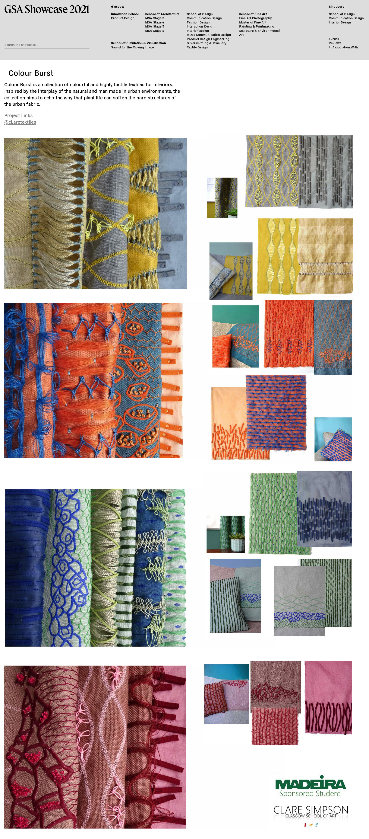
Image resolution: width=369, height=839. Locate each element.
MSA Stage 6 (154, 30)
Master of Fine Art (252, 22)
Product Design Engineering (208, 39)
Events (334, 39)
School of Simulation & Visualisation (138, 43)
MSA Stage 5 (154, 26)
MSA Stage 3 (154, 18)
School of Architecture (162, 14)
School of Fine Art (253, 14)
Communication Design (204, 18)
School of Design (200, 14)
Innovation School (125, 14)
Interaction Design (200, 26)
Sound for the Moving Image (132, 47)
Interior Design (198, 30)
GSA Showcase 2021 (46, 9)
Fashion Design (198, 22)
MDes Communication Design (209, 34)
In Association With (343, 47)
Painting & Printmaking (256, 26)
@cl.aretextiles (20, 122)
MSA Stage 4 (154, 22)
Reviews (335, 43)
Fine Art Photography (255, 18)
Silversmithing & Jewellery (206, 43)
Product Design (122, 18)
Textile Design (197, 47)
